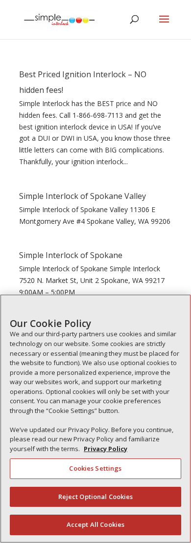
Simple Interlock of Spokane (70, 255)
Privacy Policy (105, 448)
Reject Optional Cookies (95, 496)
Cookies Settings (95, 468)
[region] (95, 418)
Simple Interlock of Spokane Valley (82, 196)
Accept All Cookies (95, 524)
